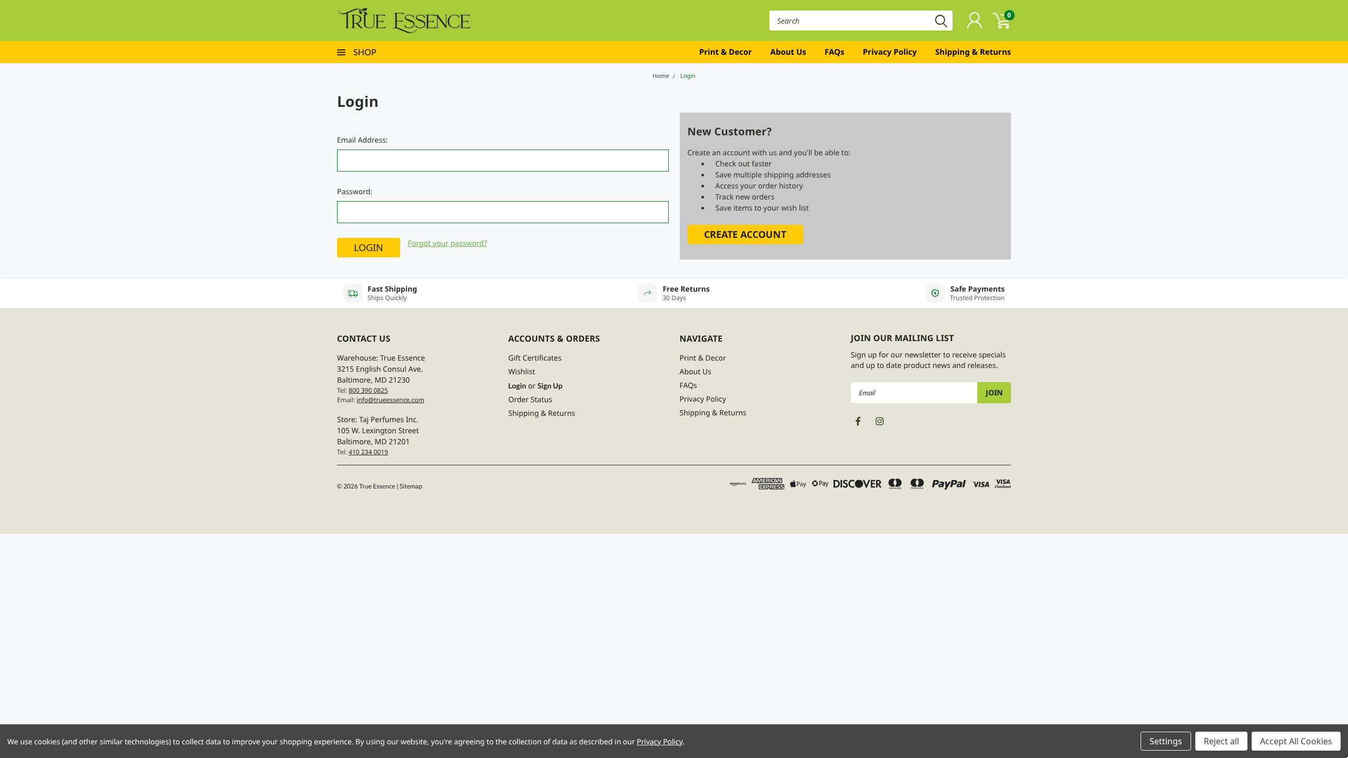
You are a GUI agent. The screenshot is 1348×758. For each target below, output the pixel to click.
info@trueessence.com (390, 399)
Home (660, 76)
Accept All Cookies (1296, 741)
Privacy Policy (890, 52)
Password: (354, 192)
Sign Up (550, 385)
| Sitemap (409, 486)
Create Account (745, 234)
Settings (1165, 741)
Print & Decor (725, 52)
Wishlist (521, 372)
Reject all (1221, 741)
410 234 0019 (368, 451)
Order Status (530, 400)
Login (688, 76)
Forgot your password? (447, 243)
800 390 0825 (368, 390)
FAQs (834, 52)
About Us (788, 52)
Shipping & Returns (973, 52)
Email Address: (362, 140)
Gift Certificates (534, 358)
